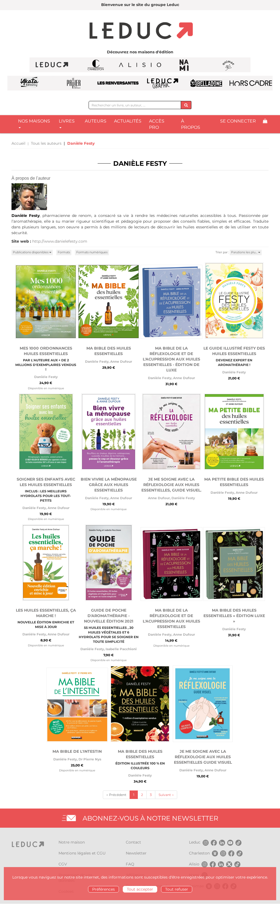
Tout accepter (140, 889)
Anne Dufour (121, 361)
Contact (133, 842)
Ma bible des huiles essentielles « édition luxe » (234, 616)
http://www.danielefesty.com (59, 241)
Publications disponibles (31, 252)
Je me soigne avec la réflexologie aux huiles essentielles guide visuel (203, 757)
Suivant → (166, 795)
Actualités (127, 121)
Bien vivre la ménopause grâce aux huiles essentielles (109, 485)
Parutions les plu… (244, 252)
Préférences (103, 889)
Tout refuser (176, 889)
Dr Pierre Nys (89, 759)
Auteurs (95, 121)
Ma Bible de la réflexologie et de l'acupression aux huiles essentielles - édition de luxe (171, 359)
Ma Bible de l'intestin (77, 751)
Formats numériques (91, 252)
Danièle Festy (46, 377)
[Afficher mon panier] (265, 121)
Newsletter (136, 853)
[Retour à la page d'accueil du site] (140, 31)
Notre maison (72, 842)
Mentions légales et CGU (82, 853)
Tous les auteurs (46, 143)
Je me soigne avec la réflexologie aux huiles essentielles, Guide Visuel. (171, 485)
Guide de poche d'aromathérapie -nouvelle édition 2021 (108, 616)
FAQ (130, 864)
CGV (63, 864)
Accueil (18, 143)
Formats (64, 252)
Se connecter (238, 121)
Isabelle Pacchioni (121, 649)
